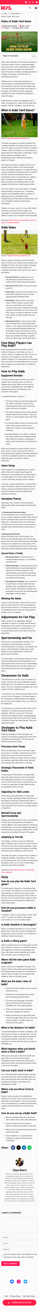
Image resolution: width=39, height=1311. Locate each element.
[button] (36, 8)
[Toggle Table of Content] (32, 56)
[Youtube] (37, 2)
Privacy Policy (15, 1296)
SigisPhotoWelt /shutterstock (18, 138)
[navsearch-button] (30, 8)
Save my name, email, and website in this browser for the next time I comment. (20, 1255)
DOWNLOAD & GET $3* (22, 1302)
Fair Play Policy (28, 1296)
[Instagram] (29, 2)
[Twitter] (25, 1281)
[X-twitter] (33, 2)
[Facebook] (26, 2)
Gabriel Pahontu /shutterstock (18, 256)
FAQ (6, 1296)
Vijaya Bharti (19, 1170)
